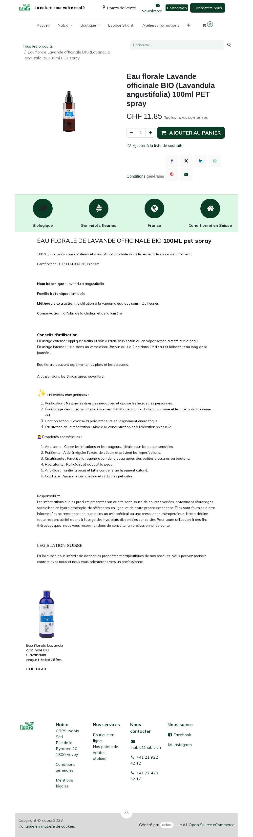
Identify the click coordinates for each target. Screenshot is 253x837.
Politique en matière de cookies (47, 826)
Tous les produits (37, 46)
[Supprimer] (131, 133)
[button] (191, 133)
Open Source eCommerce (211, 824)
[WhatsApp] (215, 161)
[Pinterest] (172, 174)
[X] (186, 161)
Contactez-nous (207, 7)
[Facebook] (172, 161)
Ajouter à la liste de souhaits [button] (158, 145)
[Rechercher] (229, 45)
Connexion (177, 7)
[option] (126, 633)
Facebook (181, 734)
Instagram (182, 744)
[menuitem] (43, 26)
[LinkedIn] (201, 161)
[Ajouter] (150, 133)
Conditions (136, 176)
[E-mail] (186, 174)
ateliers (99, 758)
